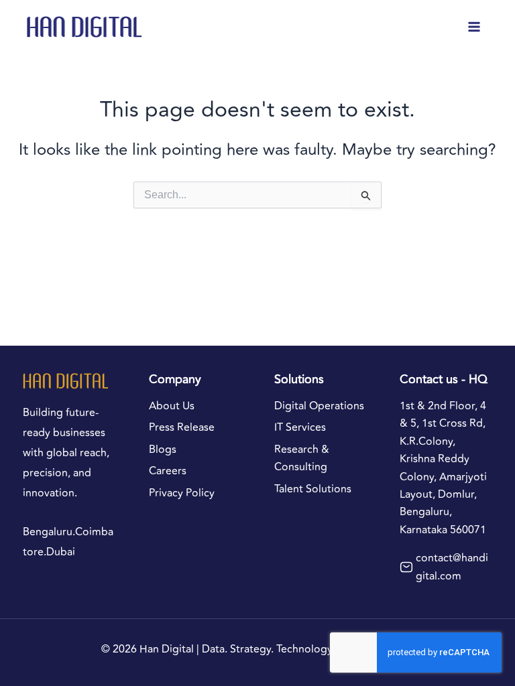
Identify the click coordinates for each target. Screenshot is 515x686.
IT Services (300, 427)
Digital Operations (319, 406)
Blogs (162, 449)
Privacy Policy (182, 493)
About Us (171, 406)
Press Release (182, 427)
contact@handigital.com (452, 567)
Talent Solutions (312, 489)
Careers (167, 471)
